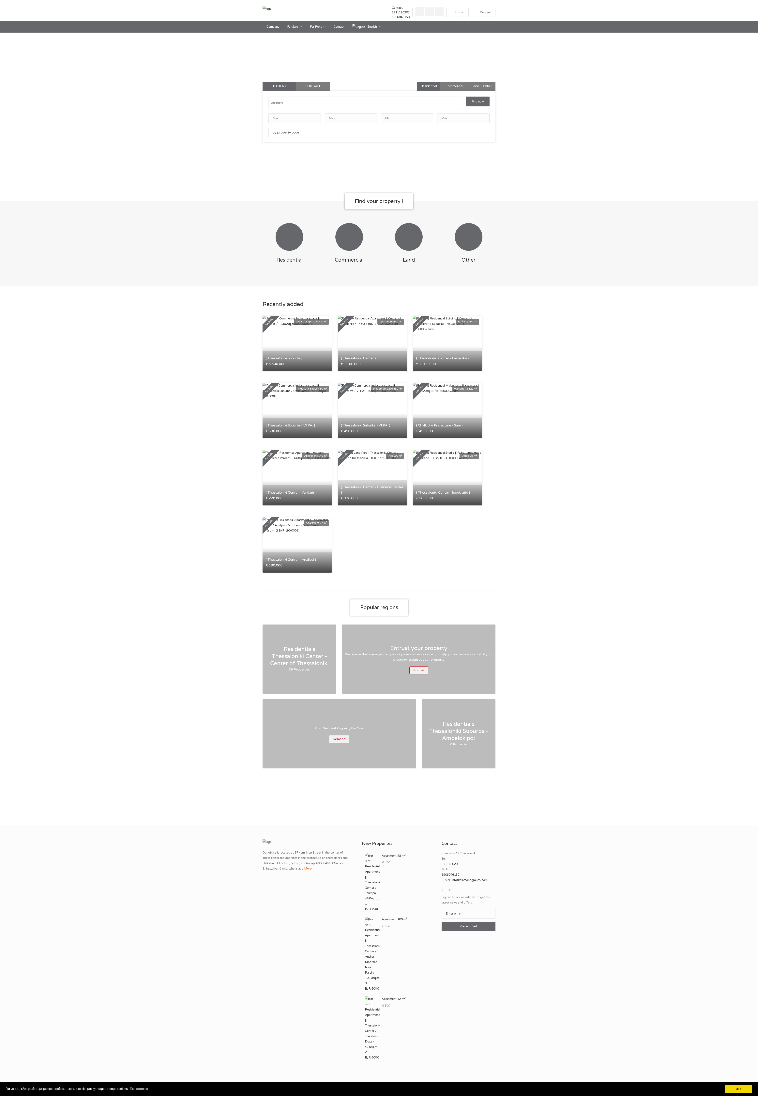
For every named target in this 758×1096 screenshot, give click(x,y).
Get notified (468, 926)
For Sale (292, 26)
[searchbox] (314, 103)
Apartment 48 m (394, 855)
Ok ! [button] (738, 1088)
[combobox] (365, 103)
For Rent (316, 26)
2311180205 (401, 12)
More (308, 868)
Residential (429, 86)
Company (272, 26)
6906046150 (401, 17)
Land (475, 86)
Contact (339, 26)
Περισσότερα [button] (139, 1088)
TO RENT (279, 86)
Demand (486, 12)
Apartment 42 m (394, 999)
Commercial (454, 86)
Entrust (460, 12)
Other (487, 86)
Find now (478, 101)
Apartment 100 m (394, 919)
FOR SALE (313, 86)
